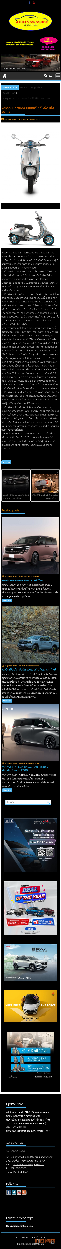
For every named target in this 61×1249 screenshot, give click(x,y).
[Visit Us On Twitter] (13, 1193)
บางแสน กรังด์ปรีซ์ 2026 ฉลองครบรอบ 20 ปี (28, 1130)
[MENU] (58, 75)
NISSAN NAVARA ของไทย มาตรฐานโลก (45, 497)
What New (6, 462)
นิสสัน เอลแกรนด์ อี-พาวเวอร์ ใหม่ (23, 1115)
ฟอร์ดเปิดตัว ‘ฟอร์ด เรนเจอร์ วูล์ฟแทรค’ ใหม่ (28, 1119)
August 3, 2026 (11, 665)
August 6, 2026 (11, 576)
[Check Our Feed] (24, 1193)
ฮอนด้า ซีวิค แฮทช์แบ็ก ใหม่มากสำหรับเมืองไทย (16, 497)
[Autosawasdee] (30, 70)
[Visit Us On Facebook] (8, 1193)
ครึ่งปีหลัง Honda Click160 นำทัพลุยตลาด (28, 1112)
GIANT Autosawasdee (30, 119)
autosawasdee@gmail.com (28, 1164)
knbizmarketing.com (21, 1226)
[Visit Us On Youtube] (19, 1193)
